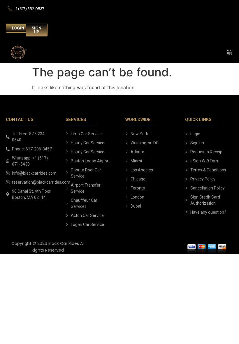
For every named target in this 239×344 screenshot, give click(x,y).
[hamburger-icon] (229, 52)
